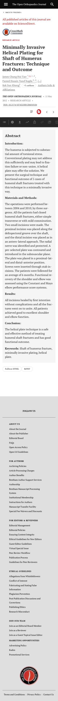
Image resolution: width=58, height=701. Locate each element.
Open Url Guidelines (18, 451)
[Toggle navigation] (5, 4)
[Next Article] (53, 112)
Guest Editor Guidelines (20, 543)
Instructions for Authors (20, 502)
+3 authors (29, 85)
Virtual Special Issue (19, 548)
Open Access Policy (18, 447)
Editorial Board (16, 438)
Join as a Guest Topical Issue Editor (25, 634)
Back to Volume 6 (13, 12)
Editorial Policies (17, 530)
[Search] (52, 4)
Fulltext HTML (12, 369)
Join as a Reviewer (17, 630)
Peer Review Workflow (19, 552)
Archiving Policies (17, 466)
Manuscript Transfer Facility (22, 506)
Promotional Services (19, 654)
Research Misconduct (19, 611)
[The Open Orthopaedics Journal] (29, 675)
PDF (28, 369)
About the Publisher (18, 433)
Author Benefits (16, 475)
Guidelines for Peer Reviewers (23, 562)
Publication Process (18, 557)
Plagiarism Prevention (19, 593)
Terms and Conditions (14, 694)
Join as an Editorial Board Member (25, 625)
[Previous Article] (47, 112)
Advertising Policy (17, 645)
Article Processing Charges (21, 470)
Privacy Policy (34, 694)
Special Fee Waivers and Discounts (25, 511)
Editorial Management (19, 525)
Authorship (14, 484)
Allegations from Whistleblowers (24, 576)
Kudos (12, 649)
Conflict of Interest (18, 580)
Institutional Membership (21, 497)
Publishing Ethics (17, 607)
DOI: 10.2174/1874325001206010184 (20, 104)
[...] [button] (39, 81)
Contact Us (48, 694)
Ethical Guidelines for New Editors (25, 539)
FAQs (11, 442)
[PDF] (39, 111)
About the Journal (17, 429)
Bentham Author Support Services (25, 479)
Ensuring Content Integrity (21, 534)
